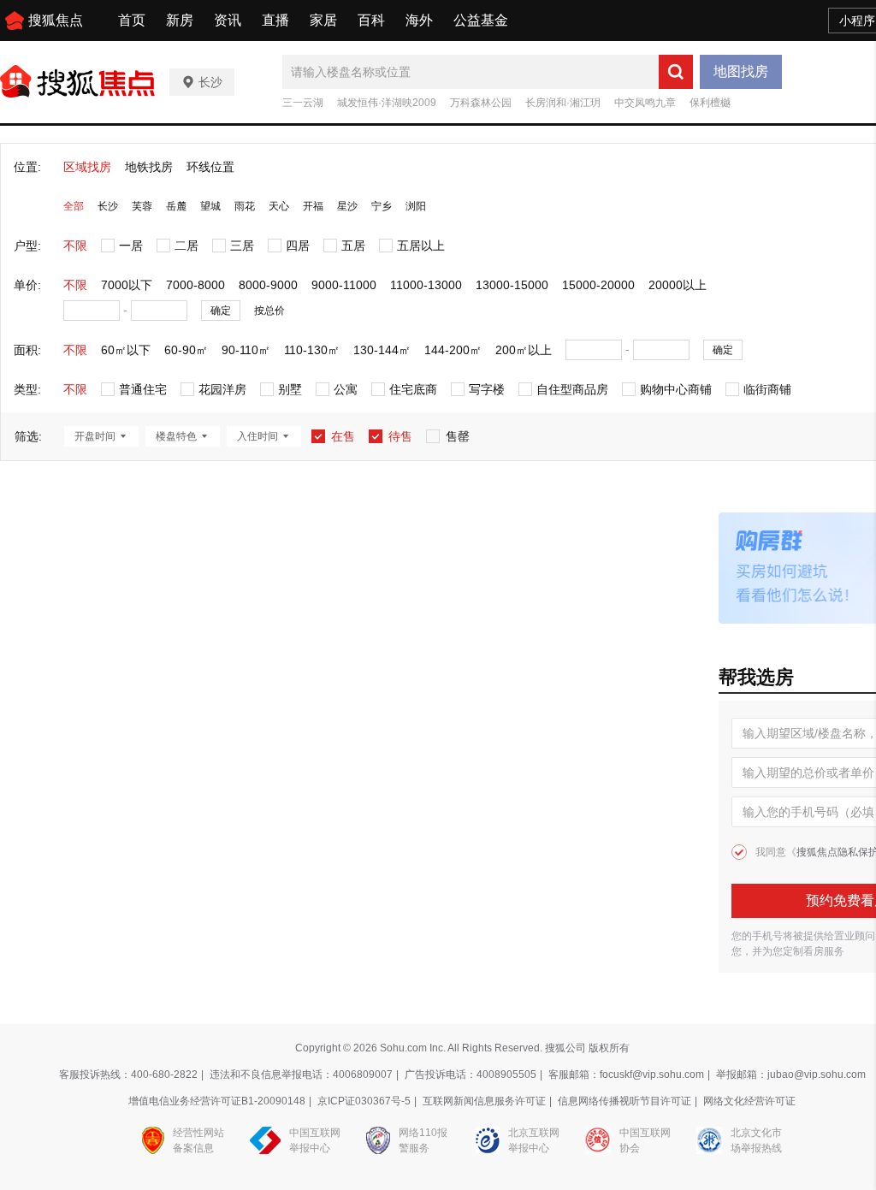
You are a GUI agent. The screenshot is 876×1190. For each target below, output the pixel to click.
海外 (419, 20)
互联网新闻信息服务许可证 (484, 1101)
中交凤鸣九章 (645, 103)
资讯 (227, 20)
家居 (323, 20)
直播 (275, 20)
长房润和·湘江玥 (563, 103)
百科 (371, 20)
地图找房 (740, 71)
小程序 (857, 20)
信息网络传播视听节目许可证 (624, 1101)
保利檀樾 (710, 103)
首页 (131, 20)
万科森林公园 (481, 103)
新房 (179, 20)
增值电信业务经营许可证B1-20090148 (216, 1101)
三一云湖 (302, 103)
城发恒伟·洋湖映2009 (386, 103)
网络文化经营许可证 (749, 1101)
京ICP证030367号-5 (364, 1101)
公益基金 (480, 20)
